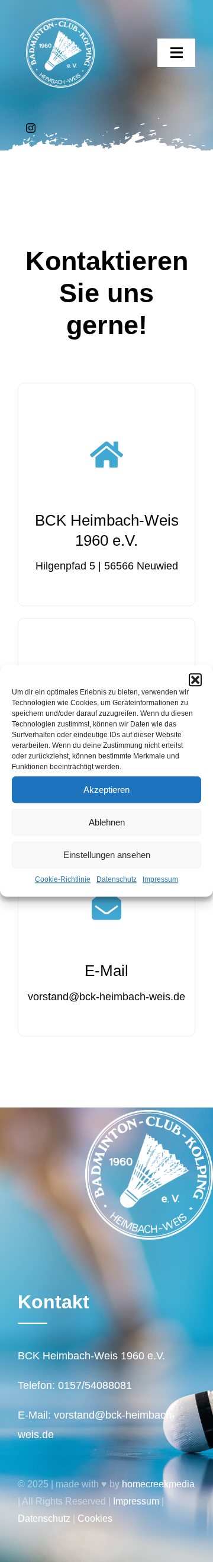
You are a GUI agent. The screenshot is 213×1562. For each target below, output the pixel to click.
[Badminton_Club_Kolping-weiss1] (60, 23)
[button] (195, 680)
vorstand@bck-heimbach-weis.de (106, 997)
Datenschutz (116, 879)
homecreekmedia (158, 1484)
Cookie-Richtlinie (63, 879)
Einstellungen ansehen (106, 855)
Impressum (160, 879)
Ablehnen (107, 822)
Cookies (95, 1518)
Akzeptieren (106, 790)
